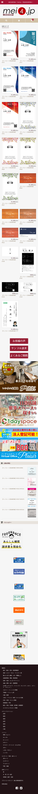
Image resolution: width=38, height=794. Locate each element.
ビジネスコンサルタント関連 (10, 708)
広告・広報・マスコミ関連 (9, 700)
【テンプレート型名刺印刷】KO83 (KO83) (12, 468)
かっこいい (6, 740)
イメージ (4, 732)
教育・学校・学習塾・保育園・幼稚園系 (13, 705)
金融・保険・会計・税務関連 (10, 683)
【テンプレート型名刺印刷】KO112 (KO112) (13, 488)
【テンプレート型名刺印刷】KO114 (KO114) (13, 509)
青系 (4, 724)
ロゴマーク (6, 761)
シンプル (5, 752)
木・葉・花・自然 (7, 774)
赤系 (4, 713)
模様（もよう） (7, 734)
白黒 (4, 729)
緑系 (4, 721)
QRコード (5, 758)
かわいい (5, 742)
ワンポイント (6, 763)
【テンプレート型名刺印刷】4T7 (10, 331)
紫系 (4, 726)
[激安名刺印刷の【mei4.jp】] (19, 15)
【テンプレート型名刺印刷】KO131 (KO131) (13, 478)
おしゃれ (5, 737)
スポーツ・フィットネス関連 (10, 690)
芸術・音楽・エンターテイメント (11, 680)
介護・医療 (6, 695)
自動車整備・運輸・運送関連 (10, 678)
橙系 (4, 716)
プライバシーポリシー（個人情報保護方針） (13, 780)
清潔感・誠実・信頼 (8, 777)
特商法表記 (4, 784)
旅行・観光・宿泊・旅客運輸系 (11, 670)
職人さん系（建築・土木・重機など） (12, 675)
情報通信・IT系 (7, 702)
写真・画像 (6, 766)
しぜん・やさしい (7, 750)
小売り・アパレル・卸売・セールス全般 (13, 697)
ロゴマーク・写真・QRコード (9, 756)
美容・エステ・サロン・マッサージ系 (12, 673)
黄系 (4, 718)
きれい (4, 747)
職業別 (3, 668)
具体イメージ (5, 769)
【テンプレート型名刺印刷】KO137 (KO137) (13, 499)
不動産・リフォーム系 (8, 692)
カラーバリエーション (7, 711)
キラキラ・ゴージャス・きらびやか (12, 745)
